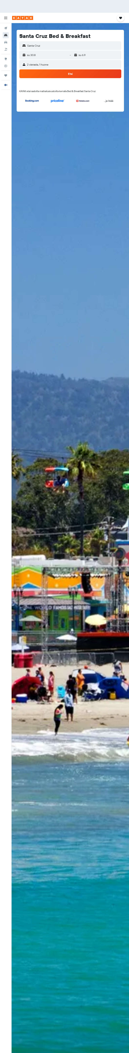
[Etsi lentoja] (5, 28)
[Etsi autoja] (5, 42)
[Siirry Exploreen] (5, 58)
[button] (5, 18)
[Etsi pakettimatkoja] (5, 49)
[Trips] (5, 75)
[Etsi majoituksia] (5, 35)
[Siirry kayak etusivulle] (22, 18)
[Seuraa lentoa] (5, 66)
